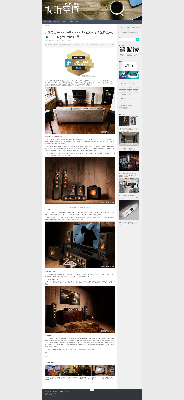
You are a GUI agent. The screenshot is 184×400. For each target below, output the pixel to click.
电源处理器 (123, 94)
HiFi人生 (122, 87)
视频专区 (72, 21)
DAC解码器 (123, 83)
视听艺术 (56, 21)
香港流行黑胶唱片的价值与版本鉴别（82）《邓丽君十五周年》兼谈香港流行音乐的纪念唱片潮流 (129, 129)
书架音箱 (130, 87)
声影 (129, 91)
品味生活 (64, 21)
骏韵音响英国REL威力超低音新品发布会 (78, 378)
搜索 (120, 37)
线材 (130, 94)
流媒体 (135, 91)
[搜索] (137, 39)
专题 (77, 21)
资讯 (50, 21)
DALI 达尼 (131, 83)
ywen (47, 40)
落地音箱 (130, 98)
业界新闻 (47, 25)
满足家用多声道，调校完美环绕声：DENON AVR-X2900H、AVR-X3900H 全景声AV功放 (129, 197)
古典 (136, 87)
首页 (45, 21)
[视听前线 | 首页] (62, 8)
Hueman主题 (59, 396)
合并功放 (123, 91)
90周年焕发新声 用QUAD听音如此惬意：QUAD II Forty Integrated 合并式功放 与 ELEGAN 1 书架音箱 (129, 175)
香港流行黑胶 (124, 109)
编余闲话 (123, 98)
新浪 (129, 55)
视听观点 (123, 101)
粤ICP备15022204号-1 (63, 391)
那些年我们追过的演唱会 (126, 105)
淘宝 (136, 55)
